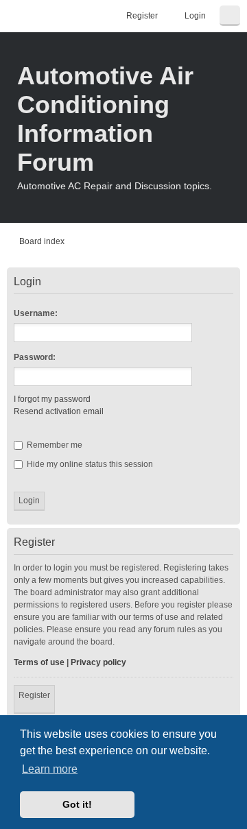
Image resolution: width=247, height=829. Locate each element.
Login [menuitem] (195, 16)
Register (34, 695)
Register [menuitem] (142, 16)
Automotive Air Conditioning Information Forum (105, 119)
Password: (35, 357)
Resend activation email (59, 411)
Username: (36, 313)
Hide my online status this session (89, 464)
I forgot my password (52, 399)
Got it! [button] (77, 804)
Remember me (53, 445)
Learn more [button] (50, 769)
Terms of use (39, 662)
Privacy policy (98, 662)
